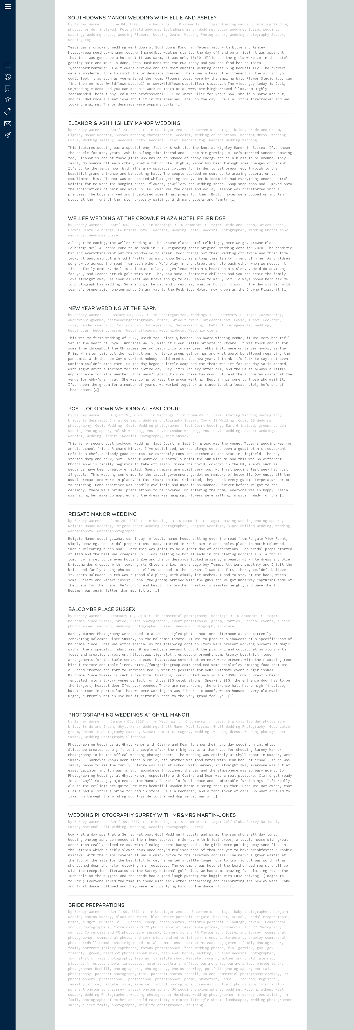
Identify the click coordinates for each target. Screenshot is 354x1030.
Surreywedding (158, 325)
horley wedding (196, 953)
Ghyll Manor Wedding (137, 726)
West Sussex (177, 436)
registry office (83, 984)
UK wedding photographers (197, 989)
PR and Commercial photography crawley (241, 974)
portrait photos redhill (175, 974)
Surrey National (262, 821)
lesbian (141, 958)
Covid (239, 320)
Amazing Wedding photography (254, 415)
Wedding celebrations (215, 135)
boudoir (220, 917)
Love (72, 325)
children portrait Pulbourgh (216, 922)
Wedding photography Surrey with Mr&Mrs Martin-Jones (152, 815)
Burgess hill (111, 922)
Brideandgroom (216, 320)
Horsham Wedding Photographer (244, 953)
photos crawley (186, 968)
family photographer (262, 943)
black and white (131, 917)
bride (90, 29)
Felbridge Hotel (133, 230)
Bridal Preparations (268, 917)
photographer (269, 963)
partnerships (240, 963)
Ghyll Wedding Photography (239, 726)
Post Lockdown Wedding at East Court (124, 408)
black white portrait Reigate (180, 917)
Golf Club (233, 821)
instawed (107, 29)
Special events (258, 621)
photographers (127, 968)
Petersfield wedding (139, 29)
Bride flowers (185, 320)
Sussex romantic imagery (166, 732)
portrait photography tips (121, 974)
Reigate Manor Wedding (102, 514)
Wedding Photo (131, 140)
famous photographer (160, 948)
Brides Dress (271, 225)
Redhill (229, 979)
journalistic (80, 958)
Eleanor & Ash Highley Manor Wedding (124, 123)
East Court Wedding (203, 425)
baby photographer (251, 911)
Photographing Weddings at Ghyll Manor (128, 714)
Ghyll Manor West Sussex (185, 726)
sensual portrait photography (228, 984)
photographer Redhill (89, 968)
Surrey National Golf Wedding (97, 827)
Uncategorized (168, 130)
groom (254, 320)
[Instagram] (13, 1010)
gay (260, 948)
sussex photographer (148, 989)
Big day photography (266, 721)
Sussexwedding (189, 325)
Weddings (161, 24)
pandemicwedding (96, 325)
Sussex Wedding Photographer (144, 135)
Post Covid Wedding (221, 431)
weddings (76, 235)
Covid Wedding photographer (153, 425)
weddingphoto (171, 330)
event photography (189, 621)
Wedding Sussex (163, 140)
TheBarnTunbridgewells (229, 325)
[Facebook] (6, 1010)
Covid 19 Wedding (217, 420)
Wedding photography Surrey (176, 827)
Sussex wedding (263, 29)
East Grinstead (240, 425)
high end (169, 953)
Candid (134, 922)
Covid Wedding (108, 425)
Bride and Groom (264, 130)
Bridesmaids (94, 420)
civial (255, 922)
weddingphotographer (117, 531)
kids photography (113, 958)
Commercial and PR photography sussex (122, 932)
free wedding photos (204, 948)
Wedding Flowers (133, 34)
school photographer (175, 984)
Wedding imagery (98, 140)
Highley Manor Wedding (90, 135)
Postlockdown (128, 325)
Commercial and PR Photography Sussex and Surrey (212, 932)
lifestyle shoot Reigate (177, 958)
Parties (233, 621)
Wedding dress (100, 34)
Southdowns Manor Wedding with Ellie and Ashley (142, 17)
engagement (227, 943)
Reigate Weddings (207, 526)
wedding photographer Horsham (159, 994)
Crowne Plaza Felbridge (91, 230)
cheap (150, 922)
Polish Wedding (128, 431)
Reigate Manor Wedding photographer (151, 526)
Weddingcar (78, 330)
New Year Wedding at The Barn (112, 308)
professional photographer (154, 979)
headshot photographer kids (130, 953)
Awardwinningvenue (85, 320)
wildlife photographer (160, 1005)
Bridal (238, 917)
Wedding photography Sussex (257, 34)
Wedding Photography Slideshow (115, 737)
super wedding (230, 29)
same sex (142, 984)
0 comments (189, 24)
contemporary (232, 937)
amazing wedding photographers (252, 520)
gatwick (245, 948)
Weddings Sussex (104, 235)
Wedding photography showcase (205, 626)
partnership (212, 963)
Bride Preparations (96, 905)
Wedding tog (79, 40)
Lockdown (271, 320)
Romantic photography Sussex (111, 732)
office (190, 963)
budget (89, 922)
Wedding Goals (166, 34)
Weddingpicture (202, 330)
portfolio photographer (228, 968)
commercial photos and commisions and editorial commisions (156, 937)
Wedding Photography (268, 230)
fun (231, 948)
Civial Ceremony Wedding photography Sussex (153, 420)
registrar (268, 979)
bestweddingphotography (130, 320)
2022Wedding (270, 315)
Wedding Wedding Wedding (233, 140)
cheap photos (171, 922)
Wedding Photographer (205, 34)
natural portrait (163, 963)
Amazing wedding (237, 24)
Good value (279, 726)
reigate (110, 984)
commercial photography (184, 616)
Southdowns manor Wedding (188, 29)
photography (156, 968)
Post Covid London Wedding (173, 431)
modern (211, 958)
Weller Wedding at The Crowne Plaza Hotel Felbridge (146, 218)
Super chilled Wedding (249, 526)
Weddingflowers (140, 330)
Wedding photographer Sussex (144, 626)
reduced (247, 979)
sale (126, 984)
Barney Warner (87, 24)
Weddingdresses (107, 330)
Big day (235, 721)
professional (111, 979)
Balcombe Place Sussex (101, 609)
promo (189, 979)
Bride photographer (149, 621)
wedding (75, 34)
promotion (208, 979)
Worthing (194, 1005)
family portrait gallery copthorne (102, 948)
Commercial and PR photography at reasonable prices (165, 927)
